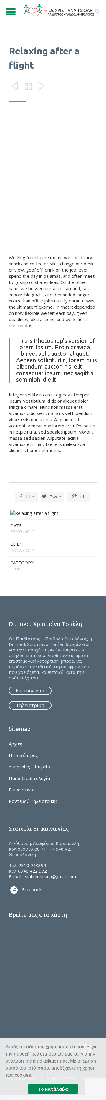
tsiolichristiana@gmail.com (49, 876)
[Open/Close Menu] (12, 12)
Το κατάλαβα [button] (53, 1089)
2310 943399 (32, 865)
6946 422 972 (32, 871)
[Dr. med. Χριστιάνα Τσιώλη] (59, 11)
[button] (34, 1076)
